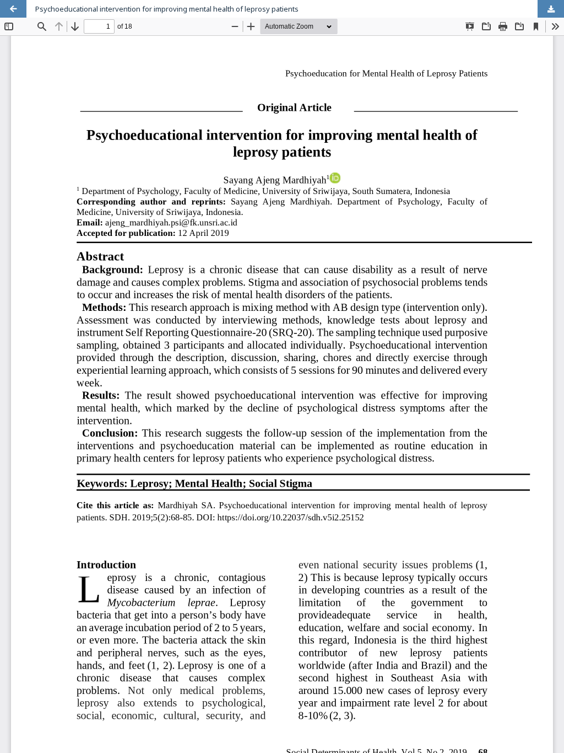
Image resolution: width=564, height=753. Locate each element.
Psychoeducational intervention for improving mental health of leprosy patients (167, 9)
